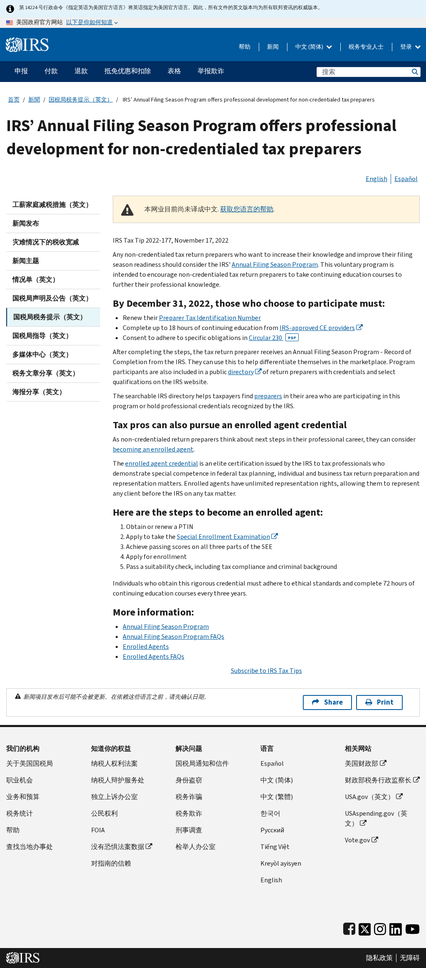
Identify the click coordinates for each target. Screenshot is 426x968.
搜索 (414, 72)
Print (385, 702)
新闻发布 (25, 223)
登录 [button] (406, 47)
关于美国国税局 (29, 763)
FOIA (98, 830)
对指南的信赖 (111, 863)
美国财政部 (361, 763)
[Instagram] (380, 927)
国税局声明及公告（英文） (52, 298)
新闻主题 (25, 260)
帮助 (244, 47)
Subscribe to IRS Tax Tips (266, 670)
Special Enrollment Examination (223, 536)
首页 (14, 100)
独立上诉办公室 (114, 796)
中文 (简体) (309, 47)
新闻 (273, 47)
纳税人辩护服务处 (117, 780)
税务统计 (19, 813)
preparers (268, 396)
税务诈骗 (189, 796)
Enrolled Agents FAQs (153, 656)
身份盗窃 (189, 780)
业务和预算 (23, 796)
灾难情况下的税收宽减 (45, 242)
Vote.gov (357, 840)
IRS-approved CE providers (317, 327)
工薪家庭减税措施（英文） (52, 204)
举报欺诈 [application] (211, 71)
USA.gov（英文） (369, 796)
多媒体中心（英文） (42, 354)
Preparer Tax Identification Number (210, 317)
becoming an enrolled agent (153, 449)
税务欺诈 (189, 813)
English (376, 178)
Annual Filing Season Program (275, 264)
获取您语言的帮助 (246, 209)
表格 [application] (174, 71)
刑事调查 (189, 830)
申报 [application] (21, 71)
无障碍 (410, 958)
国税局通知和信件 (202, 763)
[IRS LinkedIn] (395, 927)
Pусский (272, 830)
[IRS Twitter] (365, 927)
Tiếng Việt (275, 846)
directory (241, 371)
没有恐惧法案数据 (117, 846)
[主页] (27, 41)
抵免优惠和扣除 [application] (127, 71)
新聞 (34, 100)
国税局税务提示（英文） (81, 100)
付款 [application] (51, 71)
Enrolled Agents (146, 646)
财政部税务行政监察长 (378, 780)
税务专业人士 (366, 47)
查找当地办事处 (29, 846)
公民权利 (104, 813)
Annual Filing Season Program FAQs (173, 636)
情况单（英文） (35, 279)
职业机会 (19, 780)
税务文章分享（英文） (45, 373)
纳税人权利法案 (114, 763)
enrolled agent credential (161, 463)
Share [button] (333, 702)
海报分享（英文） (39, 391)
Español (406, 178)
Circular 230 (272, 337)
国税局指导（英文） (42, 335)
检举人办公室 (195, 846)
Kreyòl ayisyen (280, 863)
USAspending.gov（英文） (376, 818)
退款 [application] (81, 71)
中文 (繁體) (276, 796)
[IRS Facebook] (349, 927)
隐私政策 (379, 958)
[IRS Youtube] (412, 927)
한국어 (270, 813)
